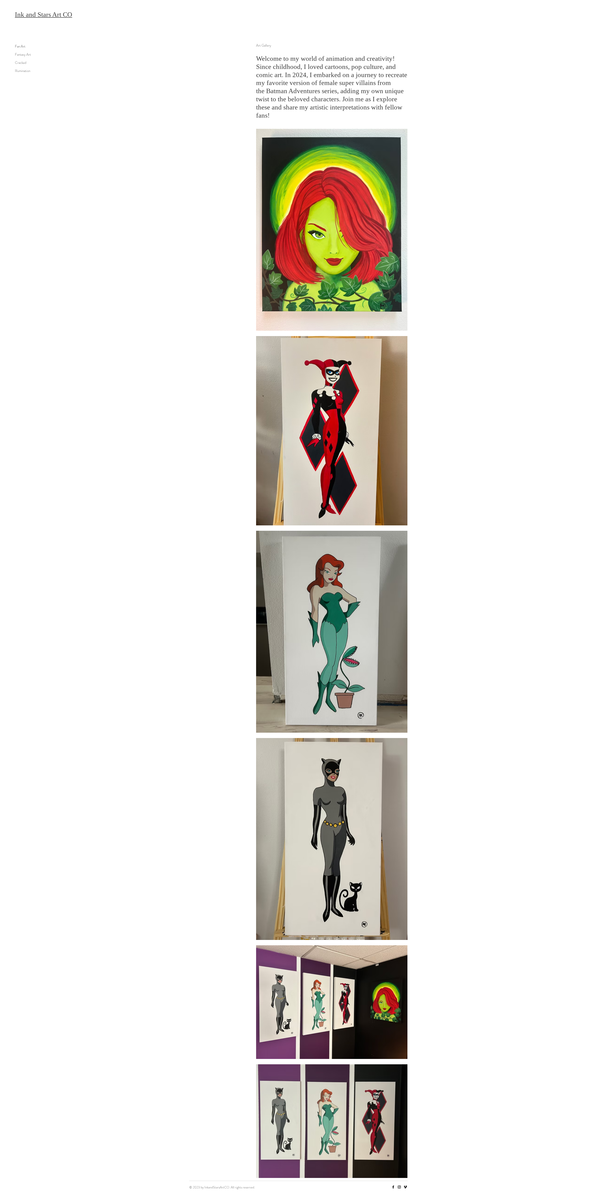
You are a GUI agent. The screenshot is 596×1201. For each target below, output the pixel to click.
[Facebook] (393, 1187)
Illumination (22, 70)
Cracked (20, 62)
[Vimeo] (405, 1187)
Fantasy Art (23, 54)
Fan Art (20, 46)
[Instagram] (399, 1187)
